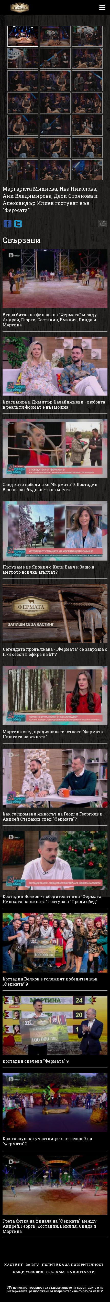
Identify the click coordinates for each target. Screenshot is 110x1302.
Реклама (55, 1271)
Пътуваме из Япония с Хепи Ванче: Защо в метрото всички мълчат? (48, 569)
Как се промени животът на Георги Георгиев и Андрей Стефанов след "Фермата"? (53, 816)
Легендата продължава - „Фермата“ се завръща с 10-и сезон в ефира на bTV (55, 652)
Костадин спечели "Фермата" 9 (36, 1061)
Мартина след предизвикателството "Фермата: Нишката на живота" (53, 734)
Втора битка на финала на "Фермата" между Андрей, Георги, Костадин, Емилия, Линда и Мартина (50, 319)
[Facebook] (7, 224)
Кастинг (13, 1264)
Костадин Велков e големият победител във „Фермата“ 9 (50, 981)
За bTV (32, 1264)
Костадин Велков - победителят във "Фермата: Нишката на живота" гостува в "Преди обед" (52, 899)
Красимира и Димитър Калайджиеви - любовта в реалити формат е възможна (54, 404)
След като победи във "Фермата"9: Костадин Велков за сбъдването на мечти (50, 487)
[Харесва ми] (101, 224)
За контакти (81, 1271)
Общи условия (28, 1271)
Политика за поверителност (73, 1264)
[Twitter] (18, 224)
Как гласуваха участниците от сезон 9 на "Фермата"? (47, 1141)
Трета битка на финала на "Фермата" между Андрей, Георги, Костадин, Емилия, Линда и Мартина (50, 1226)
